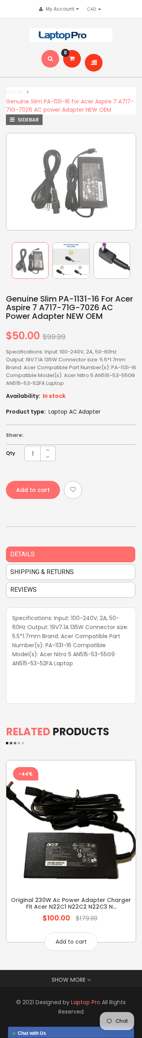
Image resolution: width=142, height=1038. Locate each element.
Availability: (23, 396)
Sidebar (28, 119)
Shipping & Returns (42, 572)
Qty (10, 453)
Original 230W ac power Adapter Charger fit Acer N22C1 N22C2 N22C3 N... (71, 903)
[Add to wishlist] (73, 490)
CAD (93, 9)
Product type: (26, 412)
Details (22, 554)
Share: (15, 435)
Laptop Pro (85, 1002)
